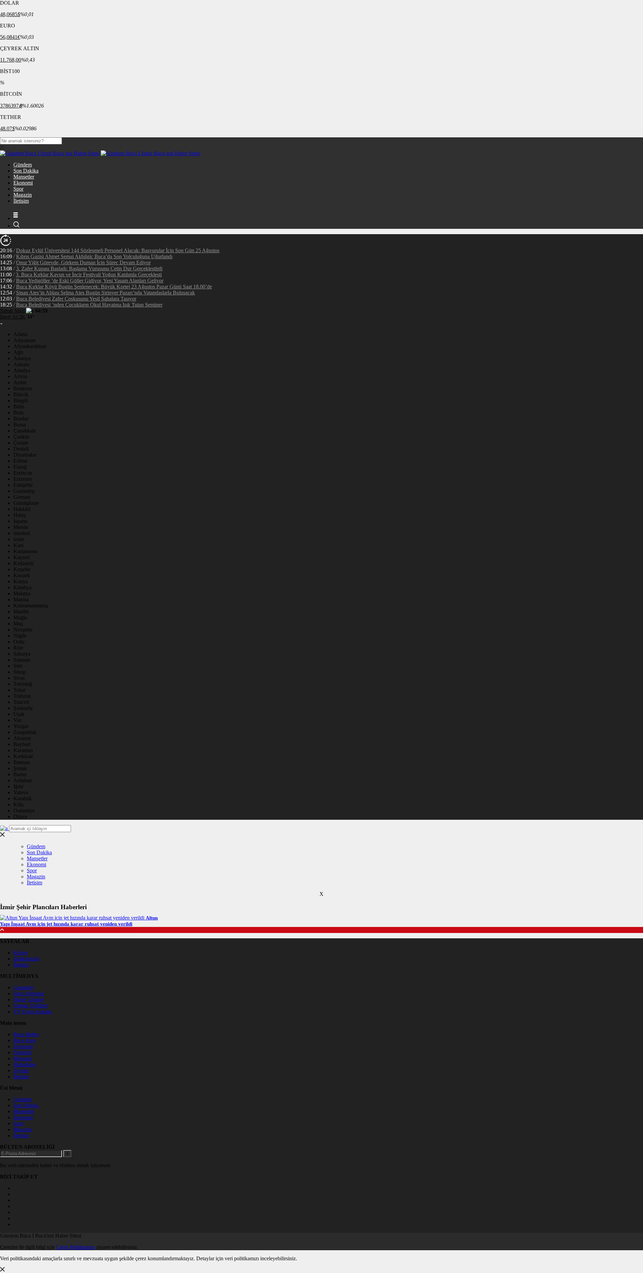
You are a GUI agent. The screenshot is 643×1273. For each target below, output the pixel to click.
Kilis (18, 804)
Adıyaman (24, 340)
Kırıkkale (23, 756)
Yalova (20, 792)
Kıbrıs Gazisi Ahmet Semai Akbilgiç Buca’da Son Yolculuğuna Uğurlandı (94, 256)
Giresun (21, 497)
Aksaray (22, 738)
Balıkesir (22, 388)
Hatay (19, 515)
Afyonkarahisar (29, 346)
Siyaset (20, 1070)
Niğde (19, 636)
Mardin (21, 611)
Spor (18, 189)
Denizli (21, 449)
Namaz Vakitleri (30, 1005)
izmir (18, 539)
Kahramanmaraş (30, 605)
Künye (20, 952)
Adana (20, 334)
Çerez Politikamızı (75, 1247)
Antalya (21, 370)
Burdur (20, 418)
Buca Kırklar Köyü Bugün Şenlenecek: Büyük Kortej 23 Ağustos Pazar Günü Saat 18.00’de (114, 286)
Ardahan (22, 780)
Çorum (20, 443)
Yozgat (20, 726)
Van (17, 720)
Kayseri (21, 557)
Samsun (21, 660)
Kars (18, 545)
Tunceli (21, 702)
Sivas (19, 678)
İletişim (21, 201)
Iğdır (18, 786)
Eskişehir (23, 485)
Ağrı (18, 352)
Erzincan (22, 473)
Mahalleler (24, 1064)
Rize (18, 648)
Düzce (20, 816)
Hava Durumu (28, 993)
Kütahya (22, 587)
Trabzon (22, 696)
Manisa (21, 599)
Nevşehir (22, 629)
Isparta (20, 521)
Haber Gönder (28, 999)
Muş (18, 623)
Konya (20, 581)
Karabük (22, 798)
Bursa (19, 424)
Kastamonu (25, 551)
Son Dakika (26, 171)
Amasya (22, 358)
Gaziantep (24, 491)
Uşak (18, 714)
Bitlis (18, 406)
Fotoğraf (22, 1052)
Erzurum (22, 479)
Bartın (19, 774)
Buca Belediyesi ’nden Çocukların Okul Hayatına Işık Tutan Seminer (89, 305)
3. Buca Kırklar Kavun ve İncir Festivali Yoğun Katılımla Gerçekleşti (89, 274)
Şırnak (20, 768)
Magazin (22, 195)
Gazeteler (23, 987)
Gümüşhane (26, 503)
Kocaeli (21, 575)
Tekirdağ (22, 684)
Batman (21, 762)
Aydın (19, 382)
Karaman (23, 750)
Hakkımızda (26, 958)
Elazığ (20, 467)
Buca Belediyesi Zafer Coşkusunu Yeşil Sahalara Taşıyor (76, 299)
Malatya (21, 593)
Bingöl (20, 400)
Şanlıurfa (22, 708)
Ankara (21, 364)
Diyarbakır (24, 455)
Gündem (22, 165)
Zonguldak (25, 732)
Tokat (19, 690)
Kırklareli (23, 563)
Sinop (19, 672)
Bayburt (21, 744)
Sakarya (21, 654)
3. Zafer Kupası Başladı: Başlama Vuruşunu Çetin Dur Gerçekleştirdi (89, 268)
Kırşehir (21, 569)
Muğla (20, 617)
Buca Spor (24, 1040)
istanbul (21, 533)
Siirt (17, 666)
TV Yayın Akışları (32, 1011)
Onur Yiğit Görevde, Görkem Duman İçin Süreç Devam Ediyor (83, 262)
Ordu (18, 642)
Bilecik (20, 394)
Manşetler (23, 177)
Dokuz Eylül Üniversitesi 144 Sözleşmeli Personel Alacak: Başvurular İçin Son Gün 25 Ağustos (117, 250)
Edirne (20, 461)
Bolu (18, 412)
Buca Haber (26, 1034)
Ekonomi (23, 183)
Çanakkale (24, 430)
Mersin (20, 527)
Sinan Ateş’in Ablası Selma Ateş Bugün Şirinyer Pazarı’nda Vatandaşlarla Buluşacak (105, 292)
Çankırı (21, 437)
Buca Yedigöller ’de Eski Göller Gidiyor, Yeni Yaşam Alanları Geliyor (89, 280)
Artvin (20, 376)
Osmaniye (24, 810)
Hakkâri (21, 509)
